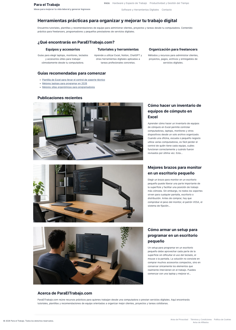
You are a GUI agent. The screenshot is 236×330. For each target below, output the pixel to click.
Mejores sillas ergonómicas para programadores (68, 87)
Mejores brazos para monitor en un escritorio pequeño (175, 170)
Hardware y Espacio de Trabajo (129, 3)
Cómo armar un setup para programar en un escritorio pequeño (172, 235)
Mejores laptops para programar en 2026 (64, 83)
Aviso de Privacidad (179, 319)
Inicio (107, 3)
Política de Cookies (222, 319)
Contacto (167, 9)
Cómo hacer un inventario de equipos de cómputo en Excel (174, 111)
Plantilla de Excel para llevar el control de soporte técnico (73, 79)
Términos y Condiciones (201, 319)
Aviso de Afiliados (201, 322)
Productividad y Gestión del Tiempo (169, 3)
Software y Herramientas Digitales (140, 9)
